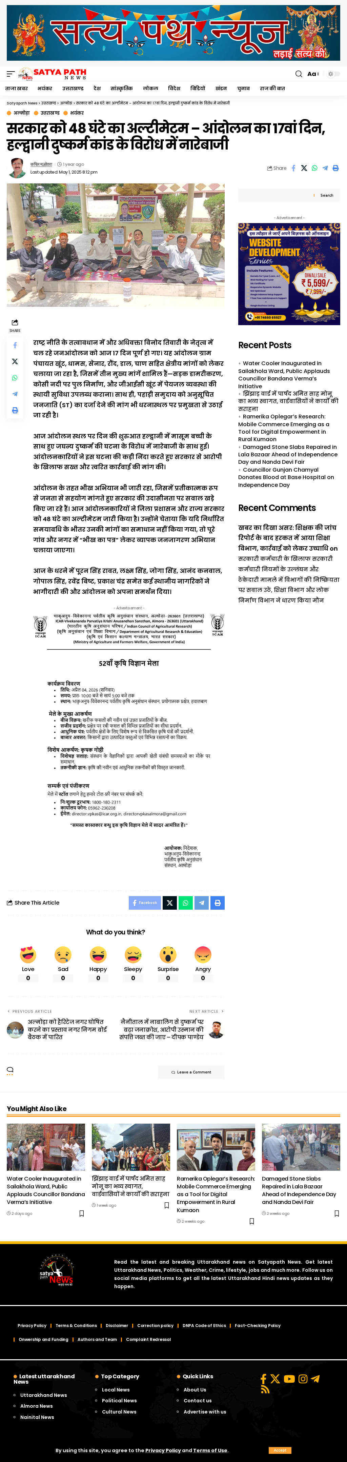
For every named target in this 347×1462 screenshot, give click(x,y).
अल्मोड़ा (22, 113)
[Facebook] (263, 1379)
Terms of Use (210, 1450)
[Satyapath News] (52, 74)
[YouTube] (289, 1379)
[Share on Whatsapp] (314, 168)
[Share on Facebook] (293, 168)
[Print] (335, 168)
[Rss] (265, 1389)
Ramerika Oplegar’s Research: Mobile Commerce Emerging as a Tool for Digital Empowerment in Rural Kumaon (283, 428)
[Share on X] (304, 168)
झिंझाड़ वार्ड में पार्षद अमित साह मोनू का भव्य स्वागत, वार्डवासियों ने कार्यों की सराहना (288, 401)
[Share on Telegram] (325, 168)
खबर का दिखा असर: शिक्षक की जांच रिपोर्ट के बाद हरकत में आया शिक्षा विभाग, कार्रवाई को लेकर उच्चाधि (287, 538)
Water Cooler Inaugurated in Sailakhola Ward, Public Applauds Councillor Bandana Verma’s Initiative (284, 374)
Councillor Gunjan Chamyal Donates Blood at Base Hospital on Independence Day (286, 477)
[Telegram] (315, 1379)
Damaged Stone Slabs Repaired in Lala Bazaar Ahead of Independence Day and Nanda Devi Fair (288, 454)
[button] (280, 1450)
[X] (275, 1379)
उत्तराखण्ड (50, 113)
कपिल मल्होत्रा (41, 164)
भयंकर (76, 113)
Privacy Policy (163, 1450)
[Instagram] (303, 1379)
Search (327, 195)
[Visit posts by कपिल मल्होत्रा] (17, 168)
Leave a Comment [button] (194, 1072)
